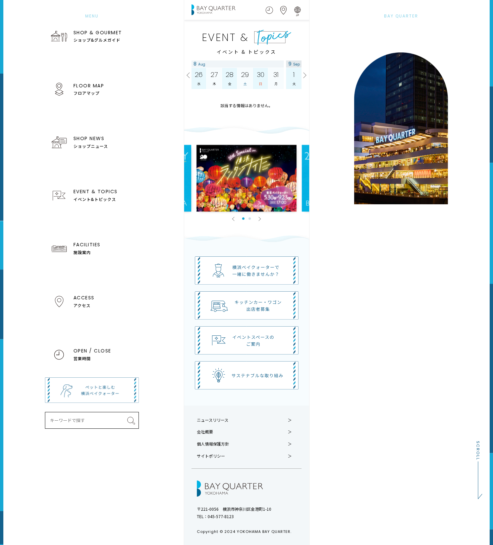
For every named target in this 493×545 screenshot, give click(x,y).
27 (214, 78)
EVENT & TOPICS (95, 195)
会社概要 (205, 431)
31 (276, 78)
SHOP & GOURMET (97, 36)
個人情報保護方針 (213, 444)
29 (245, 78)
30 (260, 78)
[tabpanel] (246, 178)
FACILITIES (87, 248)
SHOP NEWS (90, 142)
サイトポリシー (211, 456)
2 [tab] (250, 218)
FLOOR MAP (88, 89)
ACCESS (84, 301)
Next (304, 76)
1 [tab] (243, 218)
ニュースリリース (212, 420)
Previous (189, 76)
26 (199, 78)
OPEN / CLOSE (92, 354)
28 (229, 78)
